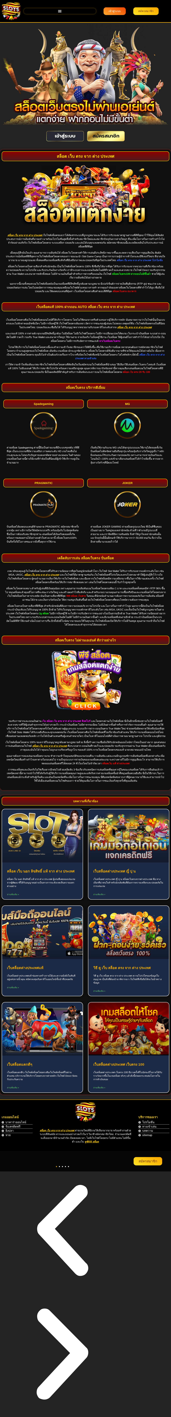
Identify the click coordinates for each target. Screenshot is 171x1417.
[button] (60, 11)
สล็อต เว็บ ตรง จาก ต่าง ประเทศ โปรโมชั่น (139, 260)
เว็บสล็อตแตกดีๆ (19, 1064)
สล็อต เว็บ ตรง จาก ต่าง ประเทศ (57, 1130)
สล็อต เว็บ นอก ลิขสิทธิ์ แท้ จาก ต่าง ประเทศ (40, 871)
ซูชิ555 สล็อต (92, 1141)
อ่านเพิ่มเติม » (13, 894)
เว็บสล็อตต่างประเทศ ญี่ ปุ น (114, 871)
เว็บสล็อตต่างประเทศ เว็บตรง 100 (118, 1064)
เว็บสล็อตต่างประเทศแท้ (25, 968)
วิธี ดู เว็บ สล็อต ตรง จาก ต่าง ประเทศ (122, 968)
